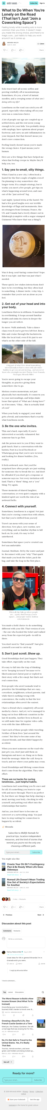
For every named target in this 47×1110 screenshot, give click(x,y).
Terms (31, 1091)
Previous (9, 915)
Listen (42, 44)
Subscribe (33, 3)
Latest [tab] (10, 992)
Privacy (25, 1091)
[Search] (43, 992)
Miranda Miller (12, 42)
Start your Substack (17, 1099)
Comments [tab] (7, 931)
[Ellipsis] (44, 952)
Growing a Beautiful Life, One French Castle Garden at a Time (17, 1022)
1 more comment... (9, 981)
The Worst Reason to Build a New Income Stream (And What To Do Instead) (17, 1001)
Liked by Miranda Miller (16, 954)
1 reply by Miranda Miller (18, 970)
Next (39, 915)
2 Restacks (22, 899)
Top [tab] (4, 992)
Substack (12, 1105)
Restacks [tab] (17, 931)
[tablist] (12, 931)
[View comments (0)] (14, 1015)
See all (6, 1062)
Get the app (34, 1099)
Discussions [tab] (19, 992)
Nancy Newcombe (14, 952)
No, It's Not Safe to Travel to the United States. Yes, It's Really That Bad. (17, 1043)
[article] (23, 1007)
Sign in (42, 3)
